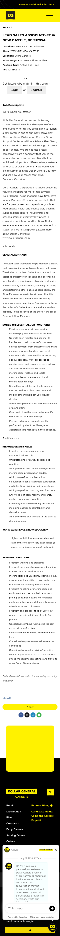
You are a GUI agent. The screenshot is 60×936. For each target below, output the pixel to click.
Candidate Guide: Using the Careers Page (42, 816)
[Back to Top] (50, 795)
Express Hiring (40, 805)
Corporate (12, 823)
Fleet (9, 817)
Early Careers (14, 829)
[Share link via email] (39, 715)
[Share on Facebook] (21, 715)
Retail (10, 805)
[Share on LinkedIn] (33, 715)
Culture (10, 841)
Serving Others (15, 835)
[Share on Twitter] (27, 715)
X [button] (30, 930)
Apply (30, 707)
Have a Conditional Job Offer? (36, 4)
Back (9, 27)
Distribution (13, 811)
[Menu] (50, 16)
